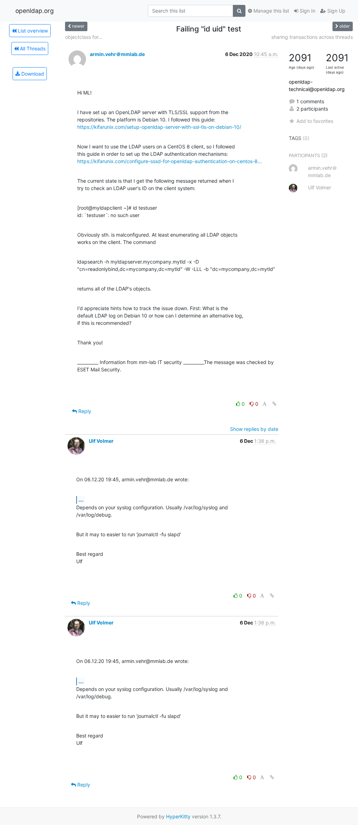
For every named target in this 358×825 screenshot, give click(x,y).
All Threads (32, 48)
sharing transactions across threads (312, 37)
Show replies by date (254, 429)
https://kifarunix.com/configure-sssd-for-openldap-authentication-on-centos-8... (169, 161)
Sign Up (335, 11)
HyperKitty (178, 816)
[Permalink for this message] (274, 403)
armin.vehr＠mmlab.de (117, 54)
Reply (84, 411)
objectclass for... (83, 37)
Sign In (306, 11)
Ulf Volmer (101, 441)
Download (32, 74)
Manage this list (270, 11)
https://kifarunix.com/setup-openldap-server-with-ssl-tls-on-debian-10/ (159, 127)
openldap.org (34, 10)
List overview (32, 31)
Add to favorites (314, 121)
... (81, 499)
